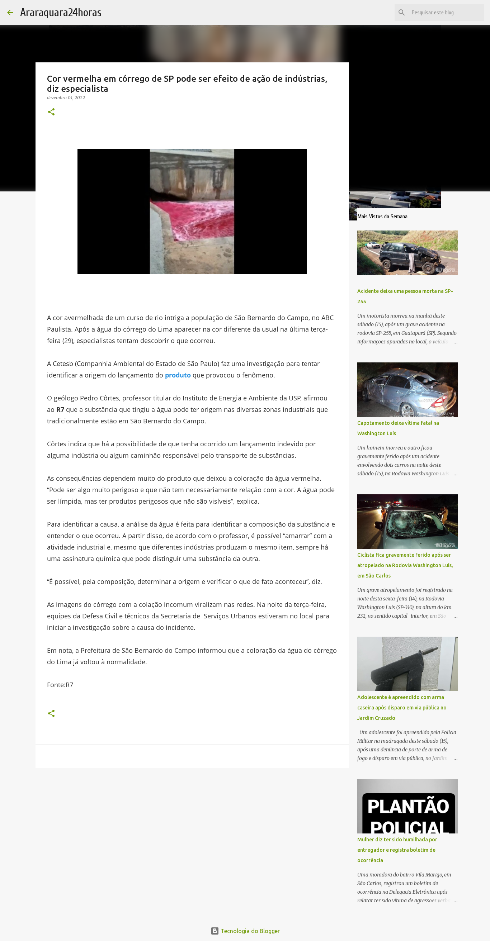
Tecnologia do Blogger (249, 931)
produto (178, 375)
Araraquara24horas (61, 12)
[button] (51, 112)
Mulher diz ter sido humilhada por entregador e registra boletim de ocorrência (397, 850)
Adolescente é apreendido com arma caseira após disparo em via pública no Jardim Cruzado (402, 707)
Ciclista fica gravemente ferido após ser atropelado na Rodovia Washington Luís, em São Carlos (405, 565)
